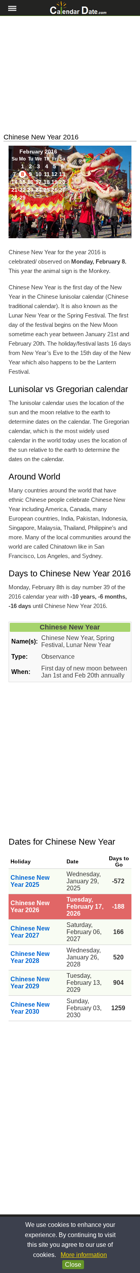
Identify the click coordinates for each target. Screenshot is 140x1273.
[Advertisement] (70, 74)
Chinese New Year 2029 (29, 983)
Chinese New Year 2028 (29, 957)
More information (84, 1255)
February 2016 (38, 151)
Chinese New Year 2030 (29, 1008)
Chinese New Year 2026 (29, 906)
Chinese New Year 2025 (29, 881)
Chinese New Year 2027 (29, 932)
